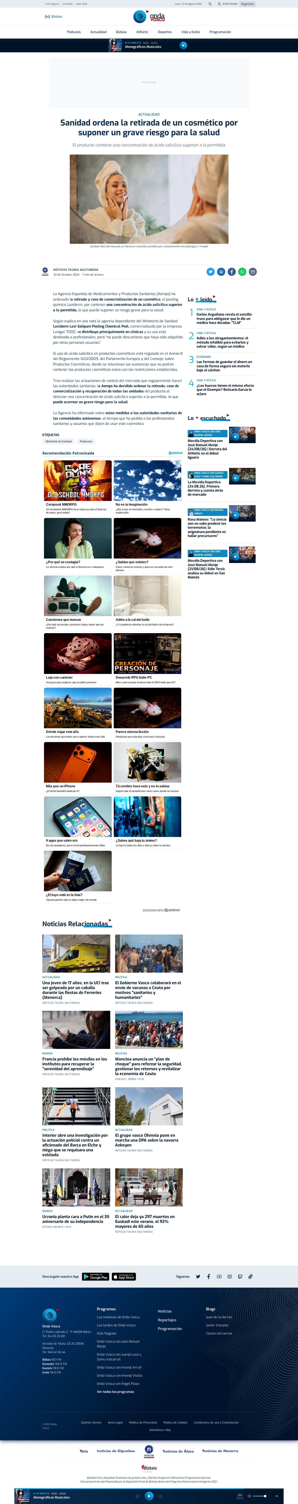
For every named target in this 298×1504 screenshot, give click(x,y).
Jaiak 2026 (81, 4)
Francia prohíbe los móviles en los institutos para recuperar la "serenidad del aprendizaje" (74, 1064)
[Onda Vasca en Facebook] (208, 1276)
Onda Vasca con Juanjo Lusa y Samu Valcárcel (119, 1356)
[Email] (253, 272)
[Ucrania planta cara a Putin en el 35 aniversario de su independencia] (76, 1187)
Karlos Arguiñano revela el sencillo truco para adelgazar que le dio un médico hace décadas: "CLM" (224, 318)
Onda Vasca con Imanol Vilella (119, 1375)
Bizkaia (121, 32)
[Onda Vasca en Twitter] (198, 1276)
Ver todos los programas (115, 1392)
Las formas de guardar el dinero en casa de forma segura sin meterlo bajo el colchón (224, 366)
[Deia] (84, 1451)
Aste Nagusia (52, 4)
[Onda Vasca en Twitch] (240, 1276)
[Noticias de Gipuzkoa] (116, 1451)
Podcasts (74, 32)
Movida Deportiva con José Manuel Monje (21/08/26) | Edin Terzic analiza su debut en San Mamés (206, 569)
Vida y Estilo (190, 32)
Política (121, 977)
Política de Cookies (175, 1423)
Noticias (165, 1311)
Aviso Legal (115, 1423)
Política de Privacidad (143, 1423)
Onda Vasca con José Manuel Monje (118, 1343)
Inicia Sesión (230, 3)
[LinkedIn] (221, 272)
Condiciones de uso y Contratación (216, 1423)
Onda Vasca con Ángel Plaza (118, 1384)
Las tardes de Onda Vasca (116, 1325)
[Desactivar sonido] (249, 1496)
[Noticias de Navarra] (220, 1451)
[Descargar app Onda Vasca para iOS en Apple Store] (124, 1276)
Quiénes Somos (91, 1423)
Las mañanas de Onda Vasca (118, 1317)
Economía (204, 357)
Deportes (165, 32)
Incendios (68, 4)
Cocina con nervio (219, 1333)
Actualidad (98, 32)
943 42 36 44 (56, 1352)
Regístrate (247, 4)
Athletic (142, 32)
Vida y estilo (206, 309)
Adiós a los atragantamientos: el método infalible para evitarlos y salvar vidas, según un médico (223, 342)
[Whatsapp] (242, 272)
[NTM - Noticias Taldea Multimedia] (149, 1451)
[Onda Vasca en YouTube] (219, 1276)
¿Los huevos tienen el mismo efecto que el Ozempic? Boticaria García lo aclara (225, 389)
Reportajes (167, 1320)
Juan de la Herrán (219, 1317)
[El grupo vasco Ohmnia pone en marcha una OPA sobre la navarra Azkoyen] (149, 1106)
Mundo (47, 1053)
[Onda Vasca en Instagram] (229, 1276)
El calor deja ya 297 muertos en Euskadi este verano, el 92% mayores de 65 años (145, 1221)
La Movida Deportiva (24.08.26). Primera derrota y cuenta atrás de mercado (205, 488)
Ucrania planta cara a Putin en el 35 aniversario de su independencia (75, 1219)
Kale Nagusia (106, 1333)
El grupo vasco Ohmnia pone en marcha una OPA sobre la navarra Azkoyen (146, 1140)
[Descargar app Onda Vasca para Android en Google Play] (95, 1276)
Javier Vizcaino (217, 1325)
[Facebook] (232, 272)
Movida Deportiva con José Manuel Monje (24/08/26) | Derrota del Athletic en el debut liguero (207, 449)
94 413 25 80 (56, 1336)
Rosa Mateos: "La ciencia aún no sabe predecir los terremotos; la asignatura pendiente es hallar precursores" (207, 527)
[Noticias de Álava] (178, 1451)
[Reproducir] (183, 45)
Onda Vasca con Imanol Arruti (119, 1367)
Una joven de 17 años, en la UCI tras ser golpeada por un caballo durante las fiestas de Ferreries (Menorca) (75, 990)
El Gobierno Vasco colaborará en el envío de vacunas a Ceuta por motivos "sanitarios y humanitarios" (148, 990)
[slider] (265, 1496)
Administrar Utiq (159, 1430)
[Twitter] (211, 272)
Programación (220, 32)
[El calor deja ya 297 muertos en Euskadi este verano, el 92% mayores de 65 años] (149, 1187)
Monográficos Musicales (143, 47)
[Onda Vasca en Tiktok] (250, 1276)
